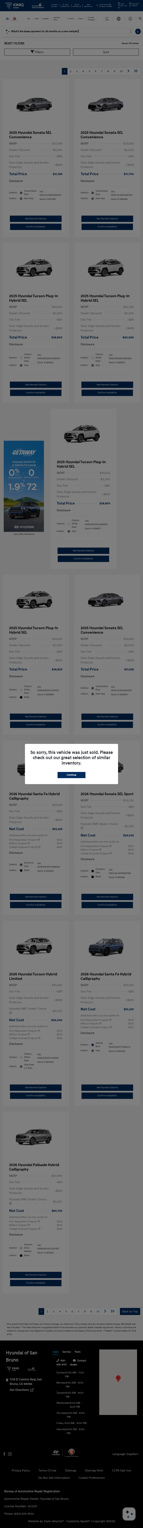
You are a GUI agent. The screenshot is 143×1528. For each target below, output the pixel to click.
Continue (71, 774)
